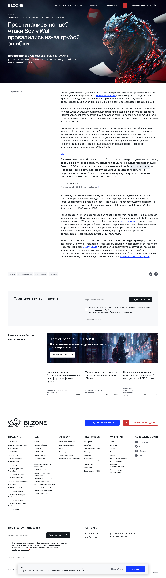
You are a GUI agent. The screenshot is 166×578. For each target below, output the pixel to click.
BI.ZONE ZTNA (13, 455)
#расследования (25, 274)
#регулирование (53, 395)
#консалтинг (52, 393)
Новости (20, 15)
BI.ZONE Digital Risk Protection (15, 470)
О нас (112, 442)
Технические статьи (92, 448)
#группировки (40, 274)
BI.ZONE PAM (13, 448)
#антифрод (89, 393)
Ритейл (61, 448)
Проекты (87, 455)
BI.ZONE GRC (13, 484)
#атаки (12, 274)
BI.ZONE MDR (38, 452)
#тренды (98, 390)
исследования (129, 221)
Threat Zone (89, 464)
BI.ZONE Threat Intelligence (135, 256)
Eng (32, 5)
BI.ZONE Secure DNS (15, 478)
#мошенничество (92, 395)
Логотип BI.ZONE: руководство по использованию (117, 464)
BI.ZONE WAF (13, 465)
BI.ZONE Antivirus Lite (16, 500)
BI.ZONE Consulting (41, 470)
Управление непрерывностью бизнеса (94, 460)
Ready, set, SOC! (90, 467)
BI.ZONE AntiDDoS (40, 445)
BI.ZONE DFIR (38, 442)
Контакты (113, 455)
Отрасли (78, 5)
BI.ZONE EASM (13, 462)
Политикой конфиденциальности (122, 312)
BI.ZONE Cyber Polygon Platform (16, 496)
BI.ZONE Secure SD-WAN (17, 445)
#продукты (51, 390)
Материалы (88, 442)
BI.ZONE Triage (13, 509)
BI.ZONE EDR (90, 246)
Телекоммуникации (66, 445)
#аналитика (89, 390)
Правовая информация (118, 458)
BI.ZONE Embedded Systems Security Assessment (44, 480)
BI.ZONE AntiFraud (15, 458)
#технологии (61, 390)
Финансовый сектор (67, 442)
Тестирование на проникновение (41, 460)
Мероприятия (89, 452)
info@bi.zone (91, 537)
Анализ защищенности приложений (42, 465)
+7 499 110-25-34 (93, 534)
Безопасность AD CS (92, 471)
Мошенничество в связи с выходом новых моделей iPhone (101, 375)
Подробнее (117, 569)
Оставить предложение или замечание (119, 471)
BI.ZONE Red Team (40, 455)
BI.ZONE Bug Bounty (15, 491)
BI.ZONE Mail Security (16, 474)
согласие (97, 307)
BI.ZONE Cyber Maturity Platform (16, 505)
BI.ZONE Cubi (13, 442)
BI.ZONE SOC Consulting (43, 490)
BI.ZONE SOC (38, 448)
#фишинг (53, 274)
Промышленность (66, 455)
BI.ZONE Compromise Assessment (42, 474)
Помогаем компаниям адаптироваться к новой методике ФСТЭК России (138, 375)
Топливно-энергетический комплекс (69, 460)
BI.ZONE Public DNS (41, 493)
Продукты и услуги (62, 5)
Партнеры (113, 445)
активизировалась (106, 95)
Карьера (113, 448)
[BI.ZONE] (17, 5)
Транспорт (63, 452)
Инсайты (87, 445)
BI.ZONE (11, 15)
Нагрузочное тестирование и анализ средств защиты (44, 486)
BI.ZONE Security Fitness (17, 488)
